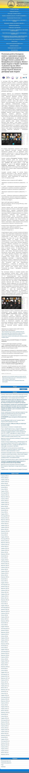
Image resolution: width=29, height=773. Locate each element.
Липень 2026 (4, 477)
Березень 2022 (4, 577)
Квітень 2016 (4, 710)
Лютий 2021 (3, 601)
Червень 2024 (4, 525)
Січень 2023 (3, 557)
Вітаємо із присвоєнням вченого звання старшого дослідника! (14, 459)
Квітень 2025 (4, 506)
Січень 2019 (3, 647)
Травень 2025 (4, 504)
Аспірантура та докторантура (14, 27)
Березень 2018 (4, 666)
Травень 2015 (4, 731)
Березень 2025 (4, 508)
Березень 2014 (4, 754)
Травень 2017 (4, 685)
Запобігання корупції (14, 45)
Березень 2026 (4, 485)
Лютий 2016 (3, 714)
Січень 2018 (3, 670)
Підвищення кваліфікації (14, 25)
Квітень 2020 (4, 619)
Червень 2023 (4, 548)
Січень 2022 (3, 580)
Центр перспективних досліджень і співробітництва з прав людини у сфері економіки (14, 30)
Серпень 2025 (4, 498)
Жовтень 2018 (4, 653)
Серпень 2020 (4, 613)
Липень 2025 (4, 500)
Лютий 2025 (3, 510)
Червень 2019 (4, 638)
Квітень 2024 (4, 529)
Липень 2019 (4, 636)
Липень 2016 (4, 704)
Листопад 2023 (4, 538)
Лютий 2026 (3, 487)
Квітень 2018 (4, 664)
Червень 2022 (4, 571)
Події (2, 764)
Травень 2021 (4, 596)
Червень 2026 (4, 479)
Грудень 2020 (4, 605)
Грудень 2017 (4, 672)
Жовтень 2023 (4, 540)
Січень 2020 (3, 624)
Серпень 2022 (4, 567)
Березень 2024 (4, 531)
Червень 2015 (4, 729)
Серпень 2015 (4, 725)
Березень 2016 (4, 712)
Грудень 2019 (4, 626)
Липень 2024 (4, 523)
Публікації (3, 766)
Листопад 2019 (4, 628)
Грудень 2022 (4, 559)
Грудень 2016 (4, 695)
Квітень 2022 (4, 575)
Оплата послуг (14, 41)
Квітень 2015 (4, 733)
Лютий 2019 (3, 645)
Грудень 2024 (4, 514)
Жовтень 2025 (4, 494)
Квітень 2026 (4, 483)
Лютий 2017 (3, 691)
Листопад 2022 (4, 561)
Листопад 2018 (4, 651)
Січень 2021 (3, 603)
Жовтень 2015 (4, 722)
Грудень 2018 (4, 649)
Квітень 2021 (4, 598)
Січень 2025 (3, 512)
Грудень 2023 (4, 536)
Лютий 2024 (3, 533)
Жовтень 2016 (4, 699)
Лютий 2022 (3, 578)
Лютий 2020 (3, 622)
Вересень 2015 (4, 723)
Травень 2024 (4, 527)
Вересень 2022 (4, 565)
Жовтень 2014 (4, 743)
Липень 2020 (4, 615)
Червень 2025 (4, 502)
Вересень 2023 (4, 542)
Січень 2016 (3, 716)
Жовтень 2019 (4, 630)
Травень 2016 (4, 708)
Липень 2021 (4, 592)
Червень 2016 (4, 706)
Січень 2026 (3, 489)
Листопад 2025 (4, 493)
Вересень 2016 (4, 701)
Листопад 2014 (4, 741)
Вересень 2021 (4, 588)
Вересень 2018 (4, 655)
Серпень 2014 (4, 746)
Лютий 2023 (3, 556)
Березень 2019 (4, 643)
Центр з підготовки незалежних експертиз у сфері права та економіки (14, 21)
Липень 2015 (4, 727)
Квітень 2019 (4, 641)
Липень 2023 (4, 546)
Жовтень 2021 (4, 586)
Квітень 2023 (4, 552)
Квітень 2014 (4, 752)
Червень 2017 (4, 683)
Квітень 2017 (4, 687)
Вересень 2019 (4, 632)
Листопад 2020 (4, 607)
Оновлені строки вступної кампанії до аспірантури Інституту (14, 394)
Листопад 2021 (4, 584)
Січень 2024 (3, 535)
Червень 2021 (4, 594)
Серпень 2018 (4, 657)
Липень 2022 (4, 569)
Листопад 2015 (4, 720)
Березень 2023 (4, 554)
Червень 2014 (4, 748)
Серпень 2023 (4, 544)
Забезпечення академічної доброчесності (14, 43)
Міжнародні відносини (6, 760)
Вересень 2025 (4, 496)
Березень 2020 (4, 620)
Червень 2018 (4, 660)
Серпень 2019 (4, 634)
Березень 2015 (4, 735)
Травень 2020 (4, 617)
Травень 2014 (4, 750)
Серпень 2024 (4, 521)
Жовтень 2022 (4, 563)
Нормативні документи (6, 762)
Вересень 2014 (4, 744)
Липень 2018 (4, 659)
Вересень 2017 (4, 678)
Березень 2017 (4, 689)
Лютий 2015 (3, 737)
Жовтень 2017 (4, 676)
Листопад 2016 (4, 697)
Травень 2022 (4, 573)
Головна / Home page (14, 9)
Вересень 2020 (4, 611)
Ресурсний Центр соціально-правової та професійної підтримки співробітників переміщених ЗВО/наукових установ (14, 37)
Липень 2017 (4, 681)
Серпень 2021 (4, 590)
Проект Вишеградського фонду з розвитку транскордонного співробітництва (14, 33)
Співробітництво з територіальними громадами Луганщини (14, 469)
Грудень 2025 (4, 491)
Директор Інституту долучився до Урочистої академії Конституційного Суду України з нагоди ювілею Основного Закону (14, 466)
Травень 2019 (4, 639)
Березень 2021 (4, 599)
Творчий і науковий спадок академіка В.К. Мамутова (14, 39)
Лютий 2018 (3, 668)
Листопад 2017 (4, 674)
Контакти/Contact (14, 50)
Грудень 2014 (4, 739)
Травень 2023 (4, 550)
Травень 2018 (4, 662)
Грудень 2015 (4, 718)
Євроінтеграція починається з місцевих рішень (11, 426)
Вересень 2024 (4, 519)
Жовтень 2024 (4, 517)
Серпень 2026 (4, 475)
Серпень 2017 (4, 680)
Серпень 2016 (4, 702)
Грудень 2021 (4, 582)
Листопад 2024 (4, 515)
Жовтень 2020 (4, 609)
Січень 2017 (3, 693)
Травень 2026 (4, 481)
